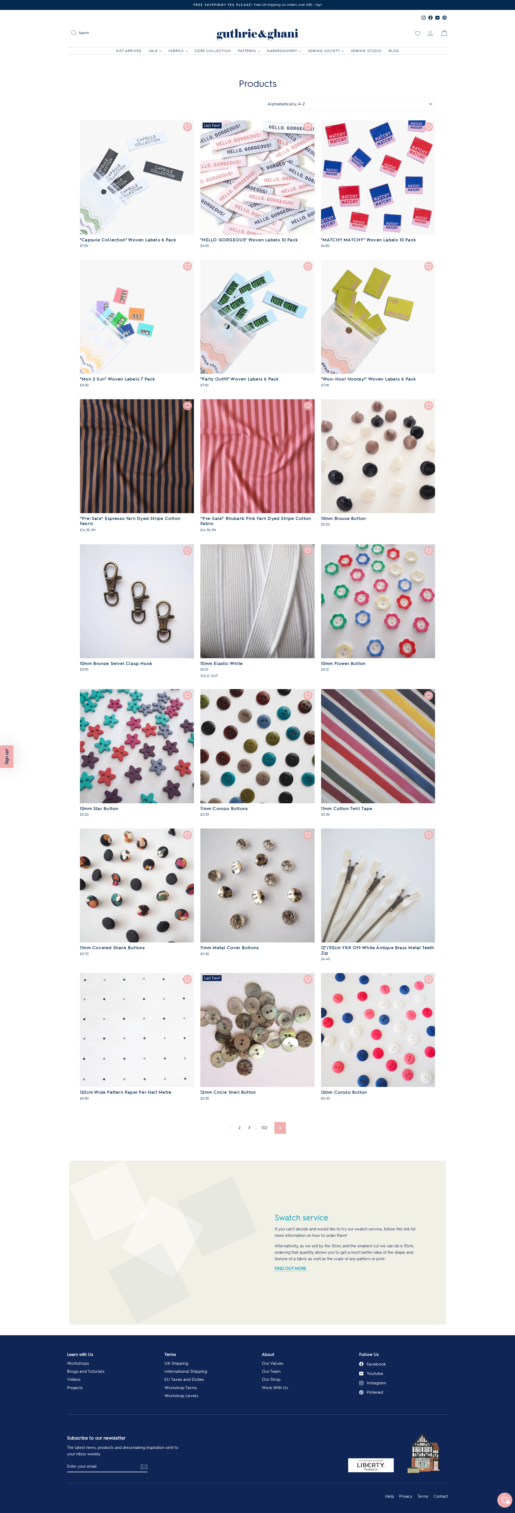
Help (389, 1496)
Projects (75, 1387)
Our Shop (271, 1379)
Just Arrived (129, 51)
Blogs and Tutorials (85, 1371)
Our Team (271, 1371)
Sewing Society (324, 51)
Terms (170, 1354)
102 (264, 1127)
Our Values (272, 1363)
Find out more (290, 1268)
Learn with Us (80, 1354)
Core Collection (212, 51)
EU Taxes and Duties (184, 1379)
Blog (394, 51)
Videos (73, 1379)
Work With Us (275, 1387)
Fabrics (176, 51)
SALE (153, 51)
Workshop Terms (180, 1387)
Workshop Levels (181, 1395)
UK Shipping (176, 1363)
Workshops (78, 1363)
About (268, 1354)
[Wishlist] (417, 33)
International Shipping (185, 1371)
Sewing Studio (366, 51)
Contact (440, 1496)
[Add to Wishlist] (187, 126)
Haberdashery (282, 51)
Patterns (247, 51)
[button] (6, 756)
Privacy (405, 1496)
